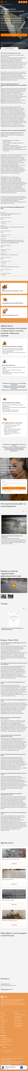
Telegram (5, 1047)
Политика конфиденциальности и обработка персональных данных (11, 1059)
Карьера (3, 1030)
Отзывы (2, 1026)
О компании (3, 1014)
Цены (2, 1016)
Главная (2, 1012)
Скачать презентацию (9, 48)
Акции (2, 1024)
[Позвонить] (19, 2)
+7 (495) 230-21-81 (5, 984)
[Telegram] (24, 2)
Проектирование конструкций (19, 1026)
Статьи (2, 1028)
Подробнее (14, 863)
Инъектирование (19, 1023)
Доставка (3, 1022)
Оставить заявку (14, 34)
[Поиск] (22, 2)
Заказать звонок (7, 1051)
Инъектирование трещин (8, 900)
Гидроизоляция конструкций (18, 1017)
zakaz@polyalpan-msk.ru (7, 989)
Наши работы (4, 1020)
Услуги (16, 1012)
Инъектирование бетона (8, 879)
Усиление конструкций (20, 1014)
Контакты (3, 1032)
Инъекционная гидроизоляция (9, 920)
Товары (2, 1018)
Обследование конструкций (18, 1020)
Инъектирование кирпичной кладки (11, 859)
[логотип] (4, 2)
